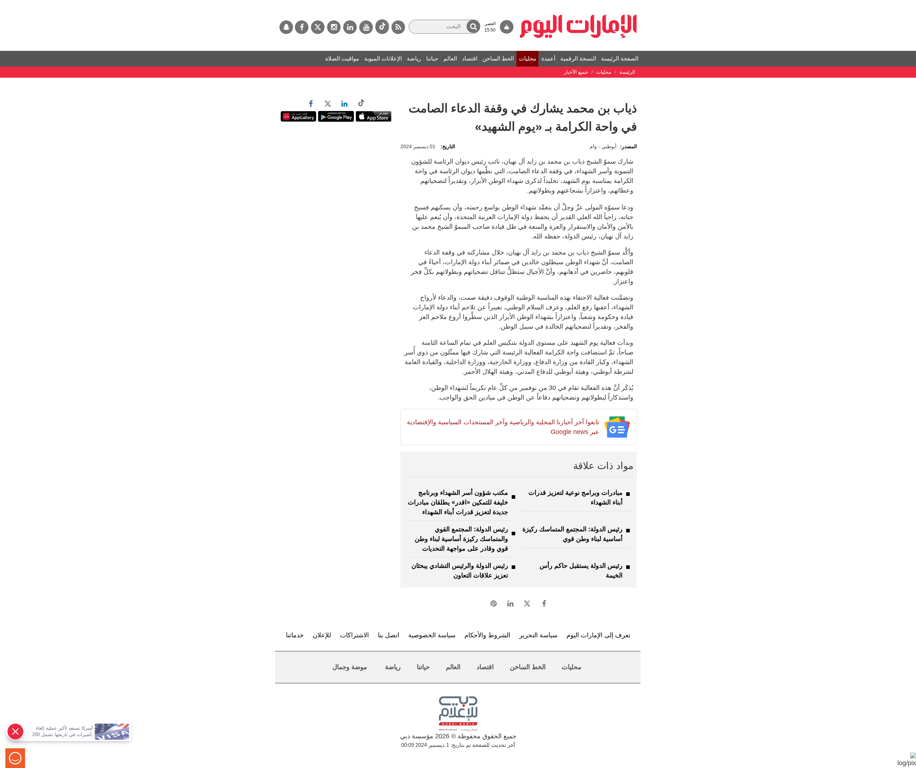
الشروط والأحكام (487, 635)
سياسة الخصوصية (431, 635)
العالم (450, 58)
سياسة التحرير (538, 635)
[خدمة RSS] (398, 27)
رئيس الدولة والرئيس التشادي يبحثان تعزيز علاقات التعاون (459, 570)
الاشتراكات (354, 635)
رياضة (414, 58)
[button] (473, 26)
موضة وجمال (349, 667)
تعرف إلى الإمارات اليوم (598, 635)
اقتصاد (469, 58)
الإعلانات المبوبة (383, 58)
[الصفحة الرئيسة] (578, 3)
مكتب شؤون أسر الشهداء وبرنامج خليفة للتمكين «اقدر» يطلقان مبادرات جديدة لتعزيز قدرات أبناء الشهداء (458, 502)
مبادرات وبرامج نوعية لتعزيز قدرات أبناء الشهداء (575, 497)
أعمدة (548, 58)
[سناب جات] (286, 27)
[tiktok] (382, 26)
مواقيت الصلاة (342, 58)
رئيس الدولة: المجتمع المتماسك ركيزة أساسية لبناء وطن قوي (572, 534)
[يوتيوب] (366, 27)
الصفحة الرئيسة (619, 58)
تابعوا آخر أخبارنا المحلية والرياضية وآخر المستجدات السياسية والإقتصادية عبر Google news (503, 427)
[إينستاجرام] (334, 27)
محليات (527, 58)
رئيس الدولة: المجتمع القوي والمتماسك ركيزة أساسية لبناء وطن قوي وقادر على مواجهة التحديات (461, 539)
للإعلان (322, 635)
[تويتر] (318, 27)
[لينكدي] (350, 27)
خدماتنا (295, 635)
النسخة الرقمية (578, 58)
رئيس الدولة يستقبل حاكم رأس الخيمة (581, 570)
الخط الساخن (498, 58)
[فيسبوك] (301, 27)
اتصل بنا (388, 635)
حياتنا (432, 58)
